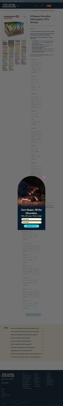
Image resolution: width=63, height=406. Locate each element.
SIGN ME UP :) (31, 226)
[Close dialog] (44, 177)
